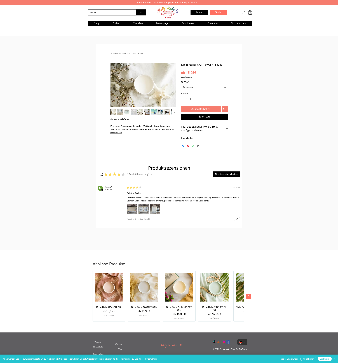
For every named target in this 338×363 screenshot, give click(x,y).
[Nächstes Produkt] (248, 296)
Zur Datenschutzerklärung (146, 358)
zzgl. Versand (186, 77)
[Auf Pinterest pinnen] (187, 146)
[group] (168, 296)
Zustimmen (324, 358)
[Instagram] (223, 342)
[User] (243, 12)
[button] (250, 12)
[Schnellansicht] (109, 287)
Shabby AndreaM (169, 345)
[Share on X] (197, 146)
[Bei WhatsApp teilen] (192, 146)
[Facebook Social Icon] (228, 342)
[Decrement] (183, 99)
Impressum (98, 346)
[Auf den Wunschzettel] (225, 109)
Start (112, 53)
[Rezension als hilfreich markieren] (237, 219)
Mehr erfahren (116, 133)
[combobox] (204, 87)
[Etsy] (219, 342)
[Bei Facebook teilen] (182, 146)
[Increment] (191, 99)
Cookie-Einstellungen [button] (289, 358)
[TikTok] (214, 342)
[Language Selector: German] (242, 342)
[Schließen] (334, 359)
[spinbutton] (187, 99)
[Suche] (141, 12)
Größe (185, 82)
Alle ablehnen (308, 358)
